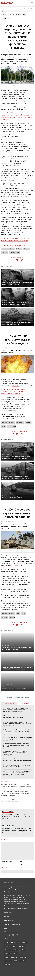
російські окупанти (11, 953)
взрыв (4, 426)
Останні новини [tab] (9, 703)
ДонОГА (4, 252)
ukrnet (7, 942)
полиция (28, 422)
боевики (4, 617)
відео (25, 14)
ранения (12, 617)
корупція (11, 14)
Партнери (7, 920)
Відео (3, 839)
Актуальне (5, 781)
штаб (23, 613)
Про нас (7, 916)
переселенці (15, 10)
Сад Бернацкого (15, 252)
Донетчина (19, 422)
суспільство (5, 10)
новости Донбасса (8, 249)
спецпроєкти (6, 18)
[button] (17, 698)
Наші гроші (20, 101)
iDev (13, 912)
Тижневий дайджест (12, 924)
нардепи (18, 14)
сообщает (15, 385)
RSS (5, 928)
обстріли (22, 961)
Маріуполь (8, 961)
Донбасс (22, 950)
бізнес (24, 10)
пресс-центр (14, 566)
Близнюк (26, 249)
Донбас (21, 946)
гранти (4, 14)
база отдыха (12, 426)
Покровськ (23, 957)
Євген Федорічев (8, 825)
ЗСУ (16, 950)
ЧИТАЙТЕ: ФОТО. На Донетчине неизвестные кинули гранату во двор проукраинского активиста (15, 392)
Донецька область (11, 946)
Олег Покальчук (8, 811)
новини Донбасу (22, 942)
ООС (17, 613)
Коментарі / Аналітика (9, 807)
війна (29, 10)
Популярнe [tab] (25, 703)
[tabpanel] (17, 742)
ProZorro (19, 249)
